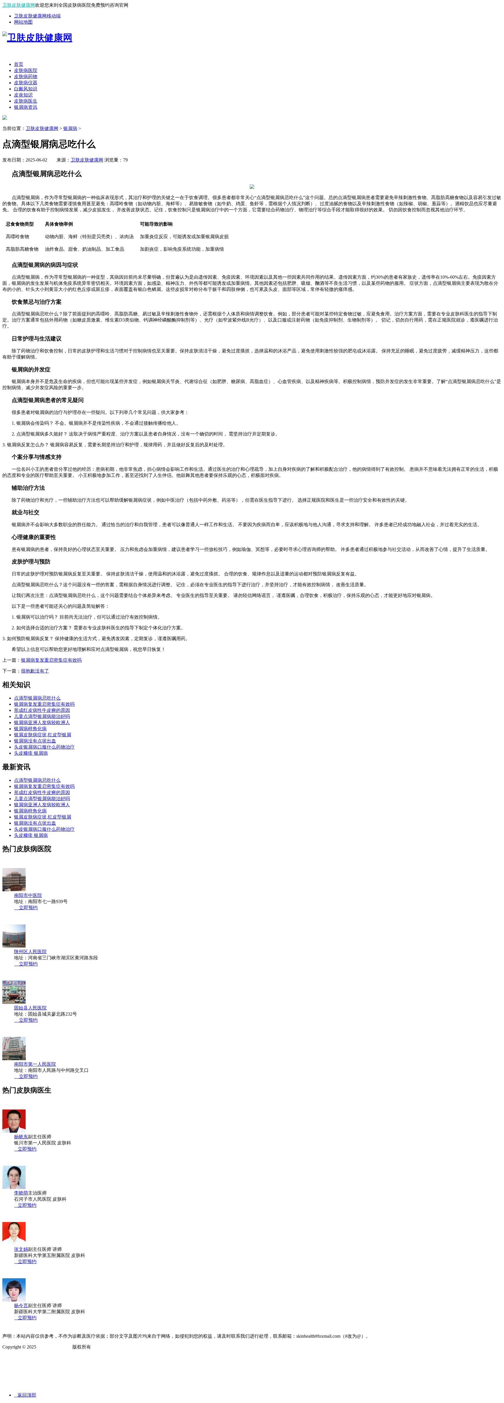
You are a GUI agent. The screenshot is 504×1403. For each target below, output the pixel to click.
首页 (18, 64)
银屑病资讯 (25, 107)
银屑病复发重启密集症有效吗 (51, 660)
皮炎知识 (23, 94)
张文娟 (21, 1249)
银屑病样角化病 (30, 728)
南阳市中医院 (28, 895)
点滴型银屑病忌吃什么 (37, 698)
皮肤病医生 (25, 101)
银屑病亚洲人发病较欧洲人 (42, 722)
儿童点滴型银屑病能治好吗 (42, 716)
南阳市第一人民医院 (35, 1064)
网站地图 (23, 22)
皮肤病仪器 (25, 82)
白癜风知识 (25, 88)
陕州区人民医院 (30, 951)
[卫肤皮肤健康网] (37, 37)
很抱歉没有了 (35, 670)
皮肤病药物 (25, 76)
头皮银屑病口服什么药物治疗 (44, 746)
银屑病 (70, 128)
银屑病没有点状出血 (35, 740)
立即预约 (26, 907)
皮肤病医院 (25, 70)
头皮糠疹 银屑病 (31, 753)
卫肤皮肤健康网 (18, 5)
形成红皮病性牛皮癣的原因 (42, 710)
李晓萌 (21, 1192)
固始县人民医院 (30, 1007)
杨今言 (21, 1305)
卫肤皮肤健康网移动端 (37, 15)
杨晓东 (21, 1136)
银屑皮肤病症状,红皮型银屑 (42, 734)
